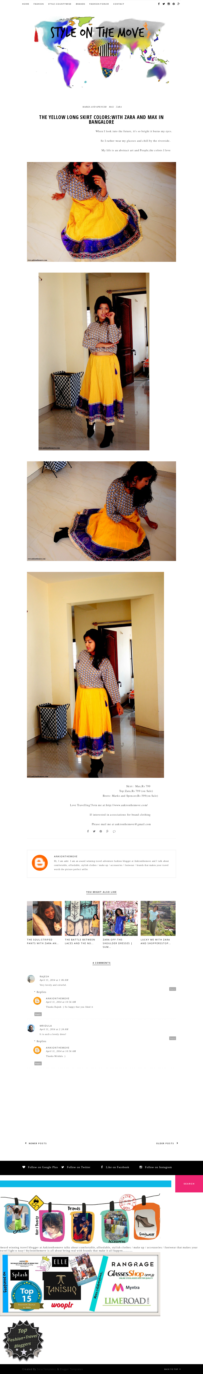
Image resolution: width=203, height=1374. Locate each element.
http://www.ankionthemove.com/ (127, 805)
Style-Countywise (60, 4)
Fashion (39, 4)
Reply (172, 989)
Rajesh (44, 976)
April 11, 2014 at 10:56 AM (61, 1002)
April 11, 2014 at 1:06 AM (54, 980)
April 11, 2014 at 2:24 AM (54, 1029)
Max (111, 106)
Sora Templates (46, 1369)
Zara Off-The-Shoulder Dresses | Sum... (117, 943)
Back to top (171, 1369)
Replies (41, 992)
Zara (119, 106)
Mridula (46, 1025)
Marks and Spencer (94, 106)
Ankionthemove (66, 856)
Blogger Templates (71, 1369)
